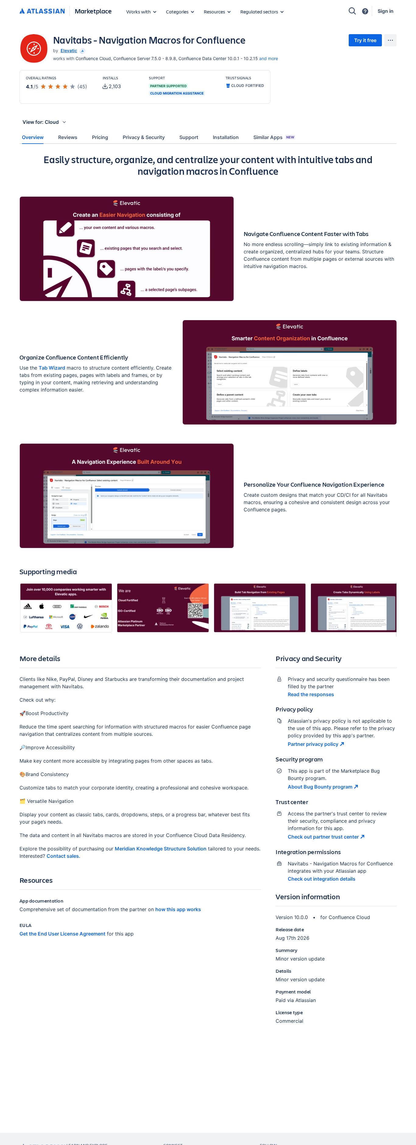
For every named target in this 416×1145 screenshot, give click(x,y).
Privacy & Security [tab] (144, 137)
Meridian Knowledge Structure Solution (160, 849)
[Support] (365, 11)
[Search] (352, 11)
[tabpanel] (208, 594)
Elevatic (69, 50)
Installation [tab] (226, 137)
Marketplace (93, 10)
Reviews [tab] (67, 137)
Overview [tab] (33, 137)
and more (268, 58)
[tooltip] (82, 50)
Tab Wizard (52, 368)
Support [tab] (188, 137)
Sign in (385, 11)
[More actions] (390, 40)
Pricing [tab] (100, 137)
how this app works (178, 909)
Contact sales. (63, 856)
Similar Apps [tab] (273, 137)
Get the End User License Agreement (62, 934)
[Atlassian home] (42, 11)
